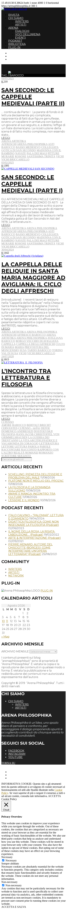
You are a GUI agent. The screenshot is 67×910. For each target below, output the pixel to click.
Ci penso (7, 422)
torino (57, 350)
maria (19, 347)
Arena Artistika (13, 141)
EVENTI (20, 37)
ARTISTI (20, 24)
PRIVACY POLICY (19, 774)
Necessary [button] (7, 857)
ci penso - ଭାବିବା (29, 428)
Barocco (8, 147)
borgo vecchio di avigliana (37, 341)
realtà (19, 452)
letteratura (49, 443)
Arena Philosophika (41, 228)
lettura (21, 446)
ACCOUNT (15, 59)
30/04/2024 (7, 249)
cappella (8, 344)
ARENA (13, 27)
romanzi (31, 452)
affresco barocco (31, 334)
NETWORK (16, 575)
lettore (7, 446)
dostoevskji (43, 431)
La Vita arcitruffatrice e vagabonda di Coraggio (29, 442)
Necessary (11, 860)
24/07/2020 (7, 356)
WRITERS (22, 21)
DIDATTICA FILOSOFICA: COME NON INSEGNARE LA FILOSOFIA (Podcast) (33, 523)
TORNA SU (8, 763)
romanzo (46, 452)
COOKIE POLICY (19, 778)
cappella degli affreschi (35, 344)
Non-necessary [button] (9, 882)
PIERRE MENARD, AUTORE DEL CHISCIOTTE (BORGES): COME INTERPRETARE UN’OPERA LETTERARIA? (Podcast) (30, 549)
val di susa (9, 353)
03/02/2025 (7, 162)
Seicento (24, 455)
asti (51, 144)
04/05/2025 (7, 78)
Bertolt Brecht (39, 425)
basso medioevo (28, 147)
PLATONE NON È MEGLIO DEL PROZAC (36, 480)
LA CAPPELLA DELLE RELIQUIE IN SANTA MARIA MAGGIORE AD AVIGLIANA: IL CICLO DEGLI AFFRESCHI (33, 277)
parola (33, 446)
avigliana (55, 338)
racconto (29, 449)
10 (3, 621)
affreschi (8, 144)
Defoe (45, 428)
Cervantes (9, 428)
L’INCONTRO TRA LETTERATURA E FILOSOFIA (26, 378)
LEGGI (5, 138)
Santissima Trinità (41, 156)
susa (23, 350)
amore (6, 425)
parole (45, 446)
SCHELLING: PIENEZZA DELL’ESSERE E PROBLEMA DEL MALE (35, 476)
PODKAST (15, 40)
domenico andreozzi (17, 431)
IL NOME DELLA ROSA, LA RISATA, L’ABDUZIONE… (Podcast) (31, 533)
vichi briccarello (15, 159)
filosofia (8, 434)
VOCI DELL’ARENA (27, 34)
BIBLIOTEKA (17, 44)
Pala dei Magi (37, 153)
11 (7, 621)
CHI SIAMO (15, 18)
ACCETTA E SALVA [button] (13, 906)
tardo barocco (39, 350)
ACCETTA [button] (54, 796)
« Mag (5, 636)
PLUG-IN (14, 47)
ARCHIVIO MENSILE (15, 651)
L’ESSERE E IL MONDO (24, 500)
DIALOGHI (22, 31)
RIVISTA (13, 15)
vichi (60, 156)
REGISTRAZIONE (19, 56)
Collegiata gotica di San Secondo (30, 149)
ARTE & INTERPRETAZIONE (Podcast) (34, 538)
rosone (20, 156)
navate (20, 153)
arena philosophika (32, 144)
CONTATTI (15, 53)
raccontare (10, 449)
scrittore (9, 455)
